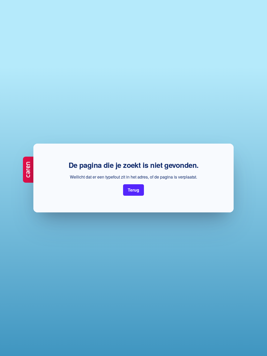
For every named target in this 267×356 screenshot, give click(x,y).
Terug (133, 190)
